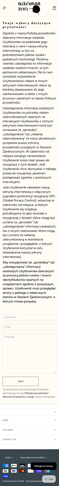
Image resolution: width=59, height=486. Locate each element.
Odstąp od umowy (43, 466)
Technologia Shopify (35, 481)
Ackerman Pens (12, 481)
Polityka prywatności (36, 393)
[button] (29, 412)
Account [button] (8, 430)
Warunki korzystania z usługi (19, 396)
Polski (8, 457)
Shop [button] (5, 420)
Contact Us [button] (9, 439)
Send (20, 381)
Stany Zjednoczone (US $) (32, 457)
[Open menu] (7, 8)
